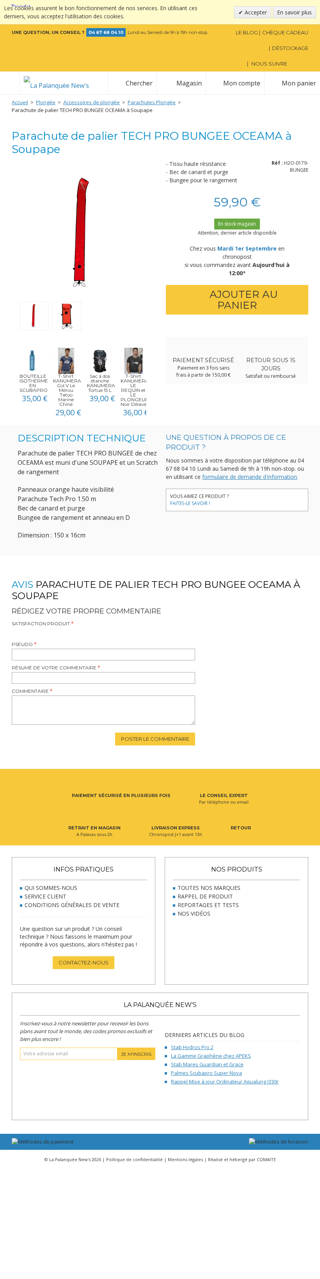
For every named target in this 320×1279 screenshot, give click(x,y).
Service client (45, 896)
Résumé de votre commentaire (54, 668)
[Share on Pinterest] (262, 498)
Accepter (255, 12)
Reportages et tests (208, 905)
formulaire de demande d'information (249, 476)
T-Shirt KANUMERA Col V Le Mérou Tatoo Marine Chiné (67, 390)
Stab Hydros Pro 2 (192, 1047)
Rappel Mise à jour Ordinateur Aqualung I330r (225, 1081)
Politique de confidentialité (134, 1159)
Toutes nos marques (209, 887)
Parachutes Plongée (152, 102)
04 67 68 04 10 (106, 32)
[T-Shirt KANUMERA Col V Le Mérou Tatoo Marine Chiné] (66, 361)
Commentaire (30, 691)
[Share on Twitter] (250, 498)
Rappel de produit (205, 896)
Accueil (20, 102)
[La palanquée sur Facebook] (293, 63)
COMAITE (266, 1159)
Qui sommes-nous (51, 887)
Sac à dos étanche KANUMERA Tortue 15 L (101, 383)
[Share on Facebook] (239, 498)
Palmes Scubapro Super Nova (206, 1072)
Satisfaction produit (41, 623)
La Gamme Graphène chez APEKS (211, 1055)
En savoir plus (294, 12)
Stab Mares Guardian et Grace (207, 1064)
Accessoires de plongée (91, 102)
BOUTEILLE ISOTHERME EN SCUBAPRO (34, 383)
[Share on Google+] (274, 498)
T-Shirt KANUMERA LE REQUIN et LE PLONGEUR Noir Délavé (135, 390)
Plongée (45, 102)
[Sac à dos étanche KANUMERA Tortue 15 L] (100, 361)
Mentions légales (185, 1159)
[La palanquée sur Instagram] (303, 63)
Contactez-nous (83, 962)
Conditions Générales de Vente (72, 905)
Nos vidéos (194, 913)
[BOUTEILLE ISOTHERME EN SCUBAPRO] (32, 361)
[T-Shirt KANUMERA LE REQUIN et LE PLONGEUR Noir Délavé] (133, 361)
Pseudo (22, 644)
